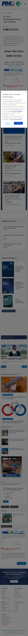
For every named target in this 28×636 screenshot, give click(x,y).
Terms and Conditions (16, 111)
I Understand (18, 123)
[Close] (25, 92)
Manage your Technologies (7, 124)
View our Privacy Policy (16, 119)
